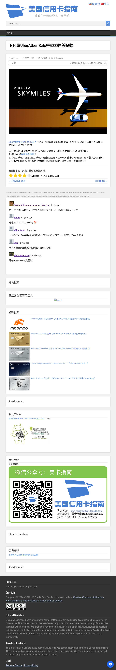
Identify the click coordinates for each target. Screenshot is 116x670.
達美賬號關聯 (28, 154)
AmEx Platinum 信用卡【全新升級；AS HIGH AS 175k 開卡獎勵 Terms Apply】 (63, 378)
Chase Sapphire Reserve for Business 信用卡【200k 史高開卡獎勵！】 (60, 363)
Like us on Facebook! (18, 534)
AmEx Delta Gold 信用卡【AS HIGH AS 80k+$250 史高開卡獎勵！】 (59, 334)
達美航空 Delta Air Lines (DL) (92, 63)
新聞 (13, 63)
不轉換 (11, 555)
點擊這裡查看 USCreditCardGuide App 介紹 (26, 418)
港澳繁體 (26, 555)
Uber (74, 63)
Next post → (101, 181)
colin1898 (15, 58)
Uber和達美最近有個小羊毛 (22, 142)
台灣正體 (34, 555)
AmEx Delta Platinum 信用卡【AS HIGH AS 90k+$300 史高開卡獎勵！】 (61, 348)
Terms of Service (14, 665)
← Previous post (17, 181)
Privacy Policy (31, 665)
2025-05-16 (29, 58)
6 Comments (59, 58)
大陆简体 (18, 555)
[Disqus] (58, 235)
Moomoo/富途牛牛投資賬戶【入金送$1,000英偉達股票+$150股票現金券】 (61, 319)
